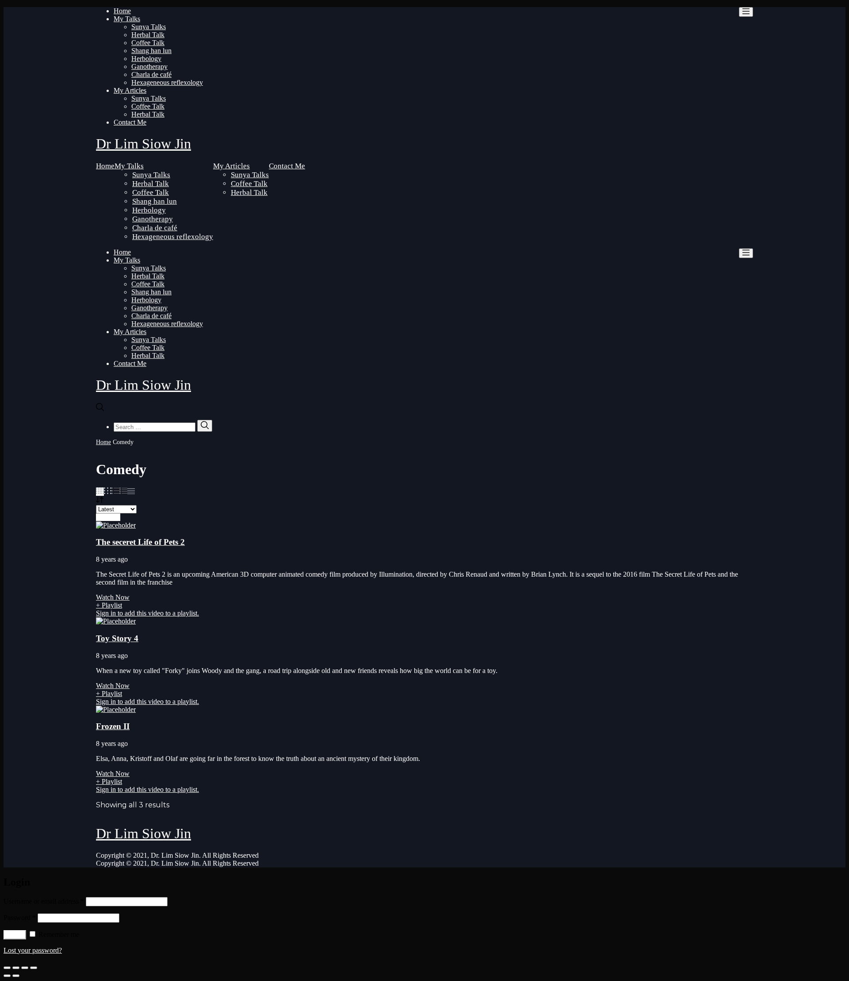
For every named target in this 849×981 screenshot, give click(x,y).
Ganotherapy (149, 66)
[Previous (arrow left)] (7, 975)
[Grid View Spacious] (107, 491)
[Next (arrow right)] (15, 975)
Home (122, 11)
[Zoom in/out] (33, 967)
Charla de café (151, 74)
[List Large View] (115, 491)
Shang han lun (151, 50)
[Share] (15, 967)
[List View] (123, 491)
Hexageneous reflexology (167, 82)
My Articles (130, 90)
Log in (15, 935)
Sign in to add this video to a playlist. (147, 613)
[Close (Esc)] (7, 967)
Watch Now (113, 597)
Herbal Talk (147, 34)
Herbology (146, 58)
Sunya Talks (148, 26)
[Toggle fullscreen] (24, 967)
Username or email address (44, 901)
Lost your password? (33, 950)
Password (20, 917)
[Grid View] (100, 491)
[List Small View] (131, 491)
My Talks (127, 19)
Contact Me (130, 122)
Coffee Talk (147, 42)
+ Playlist (109, 605)
